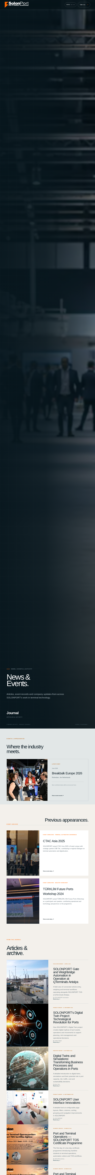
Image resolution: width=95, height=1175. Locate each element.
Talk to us (84, 4)
